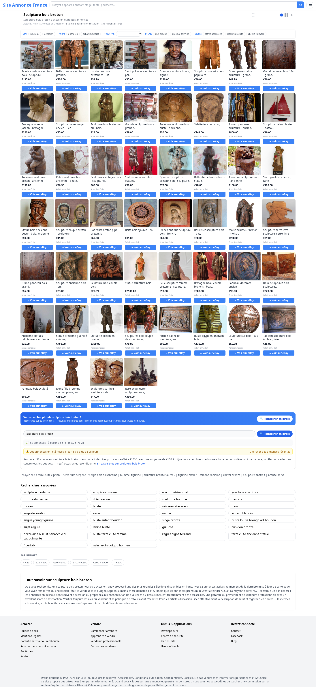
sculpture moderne (37, 492)
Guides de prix (29, 631)
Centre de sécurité (172, 636)
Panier (24, 656)
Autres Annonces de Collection (48, 23)
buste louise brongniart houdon (254, 520)
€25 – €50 (41, 562)
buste (97, 506)
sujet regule (32, 527)
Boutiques (26, 651)
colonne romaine (210, 475)
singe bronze (171, 520)
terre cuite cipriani (49, 475)
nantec (167, 513)
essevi (97, 513)
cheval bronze (231, 475)
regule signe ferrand (176, 534)
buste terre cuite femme (110, 534)
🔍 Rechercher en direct (275, 433)
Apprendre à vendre (103, 636)
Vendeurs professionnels (106, 641)
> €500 (118, 562)
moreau (29, 506)
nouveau (34, 33)
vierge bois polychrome (103, 475)
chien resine (101, 499)
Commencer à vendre (104, 631)
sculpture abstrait (254, 475)
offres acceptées (213, 33)
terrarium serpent (74, 475)
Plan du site (168, 641)
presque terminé (180, 33)
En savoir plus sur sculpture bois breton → (123, 463)
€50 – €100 (59, 562)
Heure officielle (170, 646)
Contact (235, 631)
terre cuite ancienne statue (250, 534)
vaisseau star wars (175, 506)
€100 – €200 (80, 562)
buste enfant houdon (107, 520)
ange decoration (35, 513)
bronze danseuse (36, 499)
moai (235, 506)
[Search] (300, 4)
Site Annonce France (25, 5)
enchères (73, 33)
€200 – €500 (100, 562)
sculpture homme (174, 499)
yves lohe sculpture (245, 492)
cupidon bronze (242, 527)
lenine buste (101, 527)
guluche (167, 527)
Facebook (236, 636)
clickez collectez (256, 33)
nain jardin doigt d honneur (112, 545)
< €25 (26, 562)
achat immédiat (91, 33)
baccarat (238, 499)
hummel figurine (130, 475)
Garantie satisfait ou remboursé (40, 641)
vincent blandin (242, 513)
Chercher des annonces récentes (270, 451)
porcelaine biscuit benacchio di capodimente (45, 536)
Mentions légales (31, 636)
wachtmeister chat (175, 492)
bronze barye (276, 475)
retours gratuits (235, 33)
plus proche (161, 33)
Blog (234, 641)
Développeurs (169, 631)
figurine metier (187, 475)
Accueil (27, 23)
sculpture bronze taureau (159, 475)
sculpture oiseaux (105, 492)
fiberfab (29, 545)
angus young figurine (38, 520)
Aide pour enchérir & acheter (38, 646)
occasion (48, 33)
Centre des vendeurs (103, 646)
